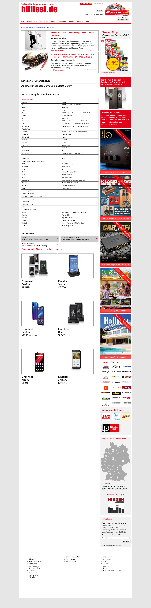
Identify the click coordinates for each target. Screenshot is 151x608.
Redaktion (32, 563)
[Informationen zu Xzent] (116, 404)
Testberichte (32, 21)
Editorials (32, 577)
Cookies (106, 566)
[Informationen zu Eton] (116, 378)
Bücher (31, 559)
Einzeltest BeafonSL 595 (27, 284)
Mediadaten (107, 559)
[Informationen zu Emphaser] (126, 373)
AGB (105, 561)
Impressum (107, 557)
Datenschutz (108, 563)
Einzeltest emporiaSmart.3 (64, 380)
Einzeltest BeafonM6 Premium (29, 332)
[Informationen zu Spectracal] (116, 399)
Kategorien (62, 21)
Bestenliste (43, 21)
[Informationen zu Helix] (116, 383)
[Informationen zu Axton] (126, 367)
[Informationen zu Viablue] (105, 404)
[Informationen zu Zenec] (126, 404)
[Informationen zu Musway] (105, 394)
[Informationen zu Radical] (105, 399)
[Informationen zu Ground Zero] (105, 383)
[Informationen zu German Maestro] (126, 378)
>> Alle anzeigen (90, 50)
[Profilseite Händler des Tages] (116, 513)
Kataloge (32, 570)
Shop (87, 21)
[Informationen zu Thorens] (126, 399)
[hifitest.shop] (114, 434)
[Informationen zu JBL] (105, 388)
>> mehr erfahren (108, 72)
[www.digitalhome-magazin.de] (105, 423)
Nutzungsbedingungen (112, 570)
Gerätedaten (33, 566)
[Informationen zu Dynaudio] (116, 373)
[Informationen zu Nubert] (116, 394)
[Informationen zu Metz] (126, 388)
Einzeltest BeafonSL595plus (64, 332)
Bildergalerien (34, 568)
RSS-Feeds (32, 572)
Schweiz (107, 483)
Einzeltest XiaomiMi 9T (27, 380)
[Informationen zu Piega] (126, 394)
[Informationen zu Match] (116, 388)
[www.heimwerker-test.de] (126, 423)
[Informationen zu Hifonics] (126, 383)
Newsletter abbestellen (112, 545)
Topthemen (33, 575)
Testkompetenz (34, 561)
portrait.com (71, 561)
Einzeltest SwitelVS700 (64, 284)
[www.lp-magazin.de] (105, 434)
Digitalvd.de (70, 559)
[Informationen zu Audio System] (116, 367)
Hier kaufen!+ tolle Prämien (123, 18)
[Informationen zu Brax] (105, 373)
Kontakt (106, 568)
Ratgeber (80, 21)
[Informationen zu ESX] (105, 378)
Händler (71, 21)
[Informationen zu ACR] (105, 367)
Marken (53, 21)
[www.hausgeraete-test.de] (116, 423)
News (23, 21)
